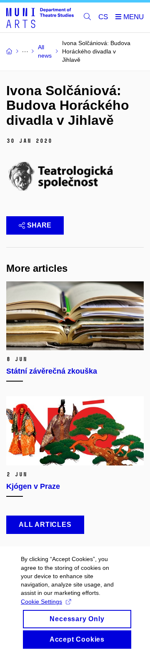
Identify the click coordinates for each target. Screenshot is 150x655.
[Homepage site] (40, 17)
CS (103, 17)
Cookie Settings (41, 601)
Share (39, 225)
